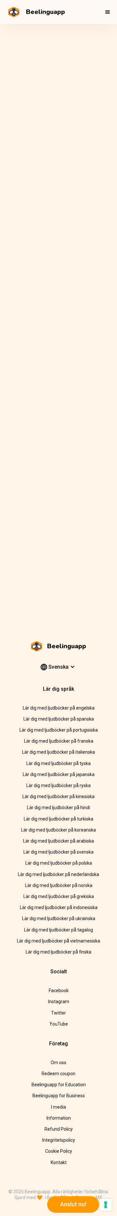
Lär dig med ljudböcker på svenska (58, 852)
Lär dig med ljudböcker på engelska (59, 708)
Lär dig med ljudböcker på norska (58, 885)
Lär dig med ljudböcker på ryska (58, 785)
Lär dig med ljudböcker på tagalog (58, 929)
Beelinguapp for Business (58, 1095)
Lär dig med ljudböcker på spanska (58, 719)
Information (58, 1118)
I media (58, 1107)
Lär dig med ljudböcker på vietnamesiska (58, 940)
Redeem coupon (58, 1073)
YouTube (58, 1024)
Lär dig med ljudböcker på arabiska (58, 841)
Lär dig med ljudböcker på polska (58, 863)
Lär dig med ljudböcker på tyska (58, 763)
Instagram (58, 1001)
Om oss (58, 1062)
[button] (107, 12)
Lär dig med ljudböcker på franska (58, 741)
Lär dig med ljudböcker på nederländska (58, 874)
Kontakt (59, 1162)
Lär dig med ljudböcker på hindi (58, 807)
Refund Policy (59, 1129)
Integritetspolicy (58, 1140)
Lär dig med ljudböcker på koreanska (58, 830)
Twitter (58, 1012)
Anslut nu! (73, 1204)
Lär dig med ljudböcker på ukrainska (58, 918)
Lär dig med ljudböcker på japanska (59, 774)
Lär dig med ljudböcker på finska (58, 952)
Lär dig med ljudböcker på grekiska (58, 896)
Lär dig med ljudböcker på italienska (58, 752)
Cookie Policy (58, 1151)
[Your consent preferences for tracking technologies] (105, 1204)
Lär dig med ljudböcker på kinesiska (58, 796)
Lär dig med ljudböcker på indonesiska (59, 907)
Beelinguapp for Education (59, 1084)
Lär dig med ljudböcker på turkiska (58, 818)
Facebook (59, 990)
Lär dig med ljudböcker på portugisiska (59, 730)
